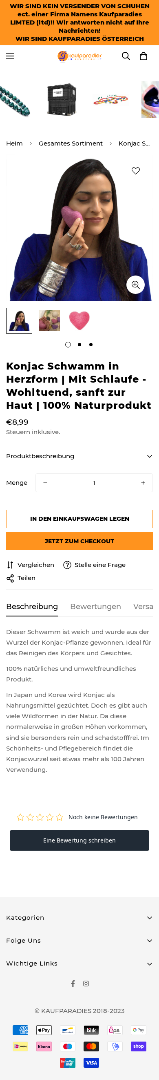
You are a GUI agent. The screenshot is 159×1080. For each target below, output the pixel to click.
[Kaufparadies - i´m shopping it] (79, 56)
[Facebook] (73, 983)
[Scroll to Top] (144, 1036)
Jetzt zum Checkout (79, 541)
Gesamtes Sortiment (71, 143)
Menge (16, 482)
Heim (14, 143)
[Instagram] (86, 983)
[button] (143, 56)
